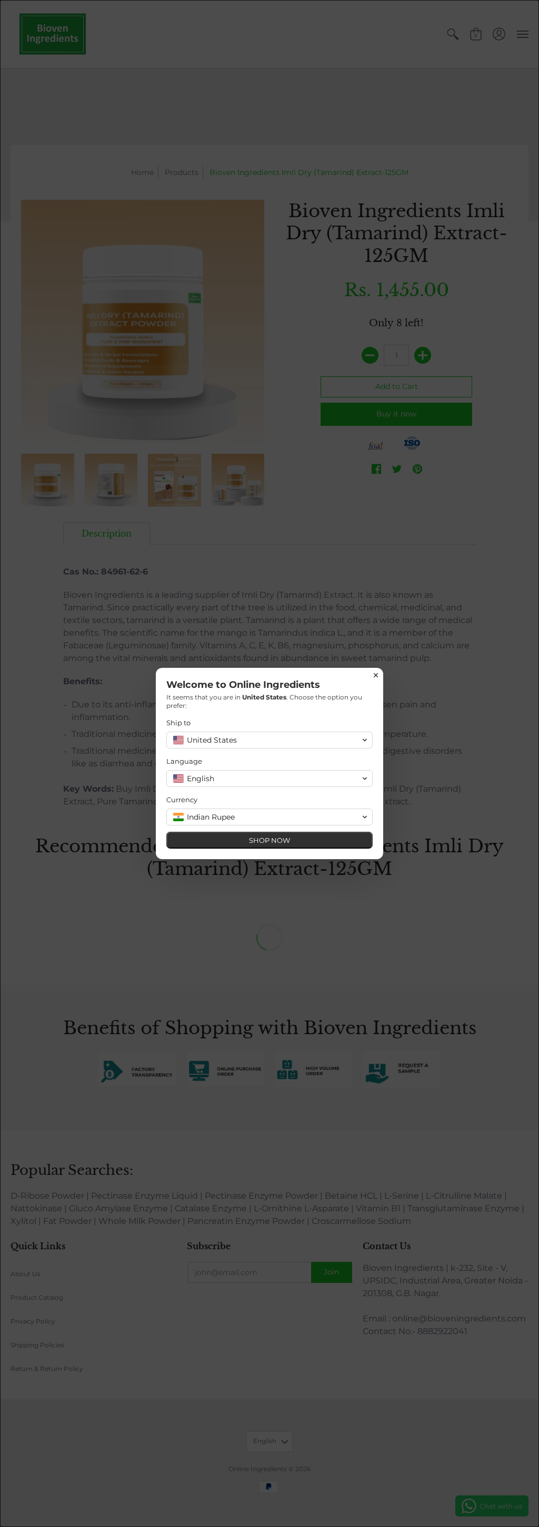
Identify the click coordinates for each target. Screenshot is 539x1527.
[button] (269, 740)
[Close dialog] (376, 675)
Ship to (178, 722)
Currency (181, 799)
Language (184, 761)
